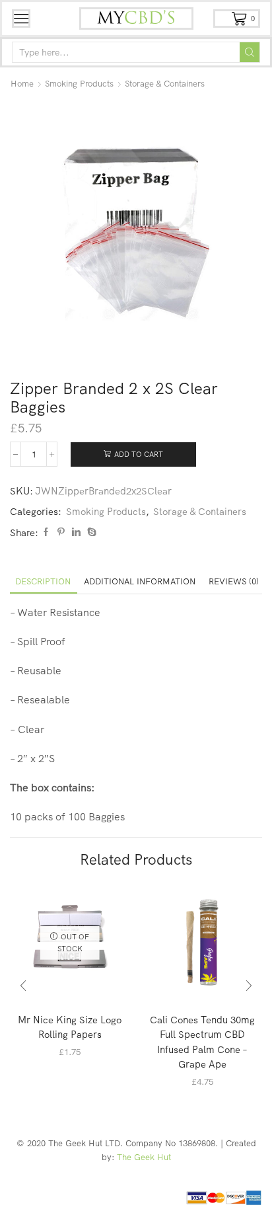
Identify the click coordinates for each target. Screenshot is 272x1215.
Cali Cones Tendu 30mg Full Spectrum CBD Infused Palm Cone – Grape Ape (202, 1041)
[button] (23, 986)
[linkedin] (76, 532)
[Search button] (249, 52)
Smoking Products (79, 83)
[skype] (90, 532)
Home (22, 83)
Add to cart (138, 454)
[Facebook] (45, 532)
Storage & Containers (165, 83)
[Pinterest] (61, 532)
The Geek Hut (144, 1157)
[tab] (43, 581)
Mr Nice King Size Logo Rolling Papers (69, 1026)
